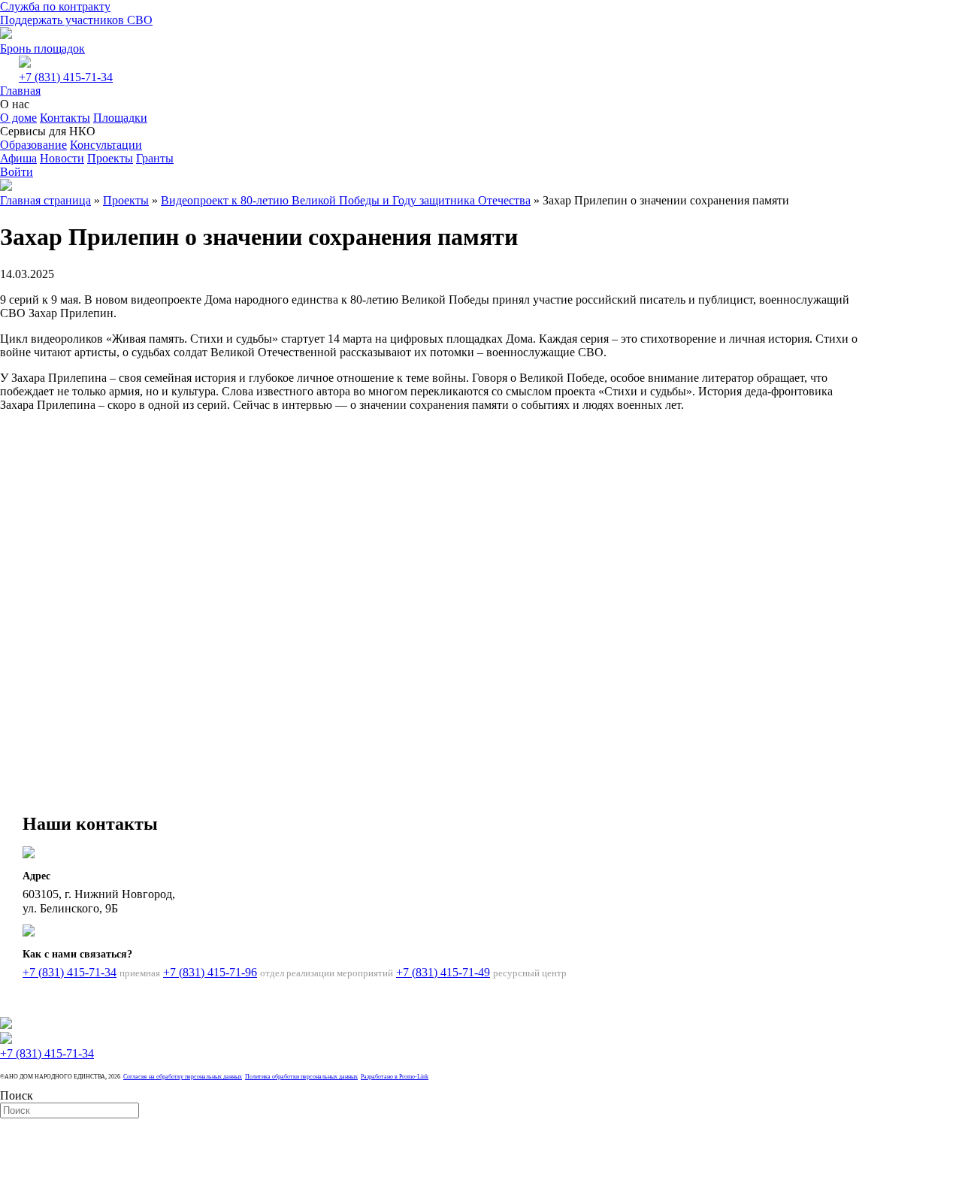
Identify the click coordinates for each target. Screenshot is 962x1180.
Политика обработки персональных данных (301, 1076)
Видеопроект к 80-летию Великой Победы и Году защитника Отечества (346, 200)
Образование (33, 144)
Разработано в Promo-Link (394, 1076)
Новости (62, 158)
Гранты (155, 158)
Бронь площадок (42, 48)
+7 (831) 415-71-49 (443, 972)
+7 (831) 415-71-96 (210, 972)
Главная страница (45, 200)
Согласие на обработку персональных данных (182, 1076)
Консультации (106, 144)
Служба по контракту (55, 6)
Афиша (18, 158)
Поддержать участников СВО (76, 20)
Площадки (120, 117)
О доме (18, 117)
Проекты (110, 158)
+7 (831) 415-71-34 (66, 77)
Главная (20, 90)
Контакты (65, 117)
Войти (16, 171)
